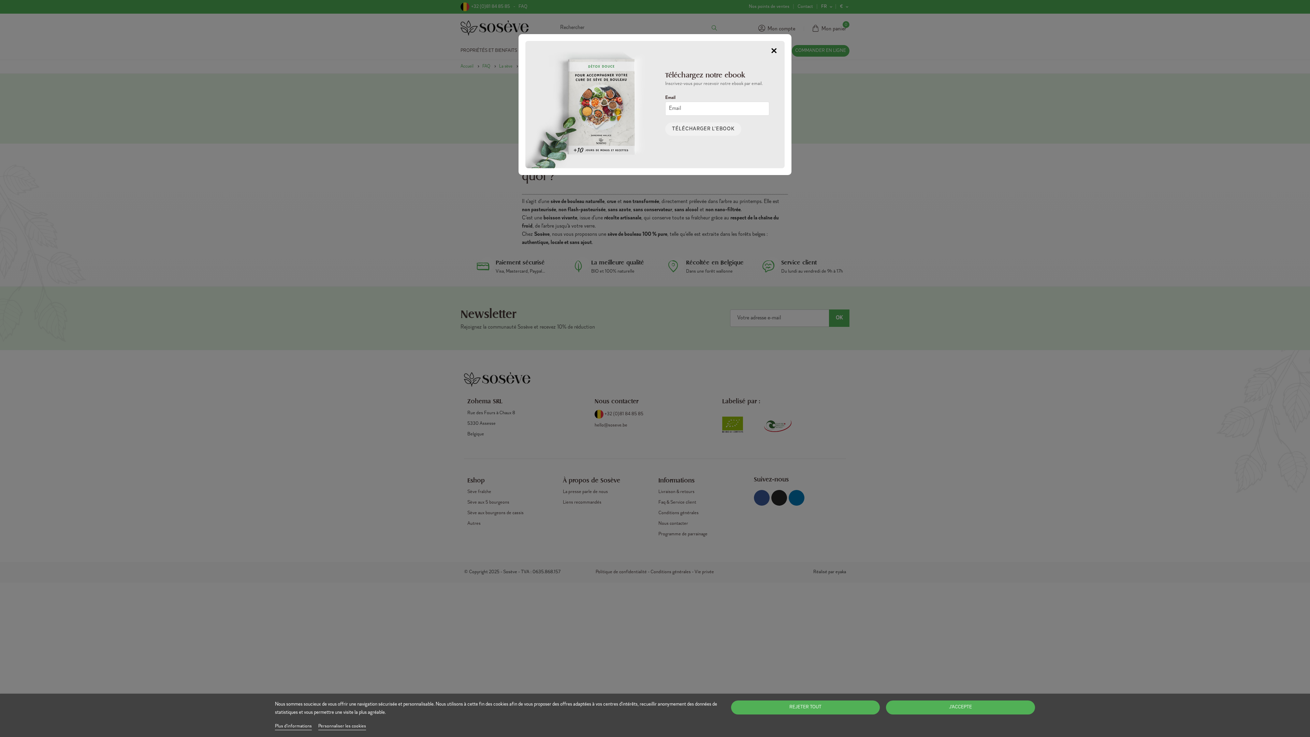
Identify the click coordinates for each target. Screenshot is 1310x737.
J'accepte (960, 707)
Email (670, 98)
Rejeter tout (805, 707)
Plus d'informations (293, 726)
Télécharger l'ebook (703, 129)
